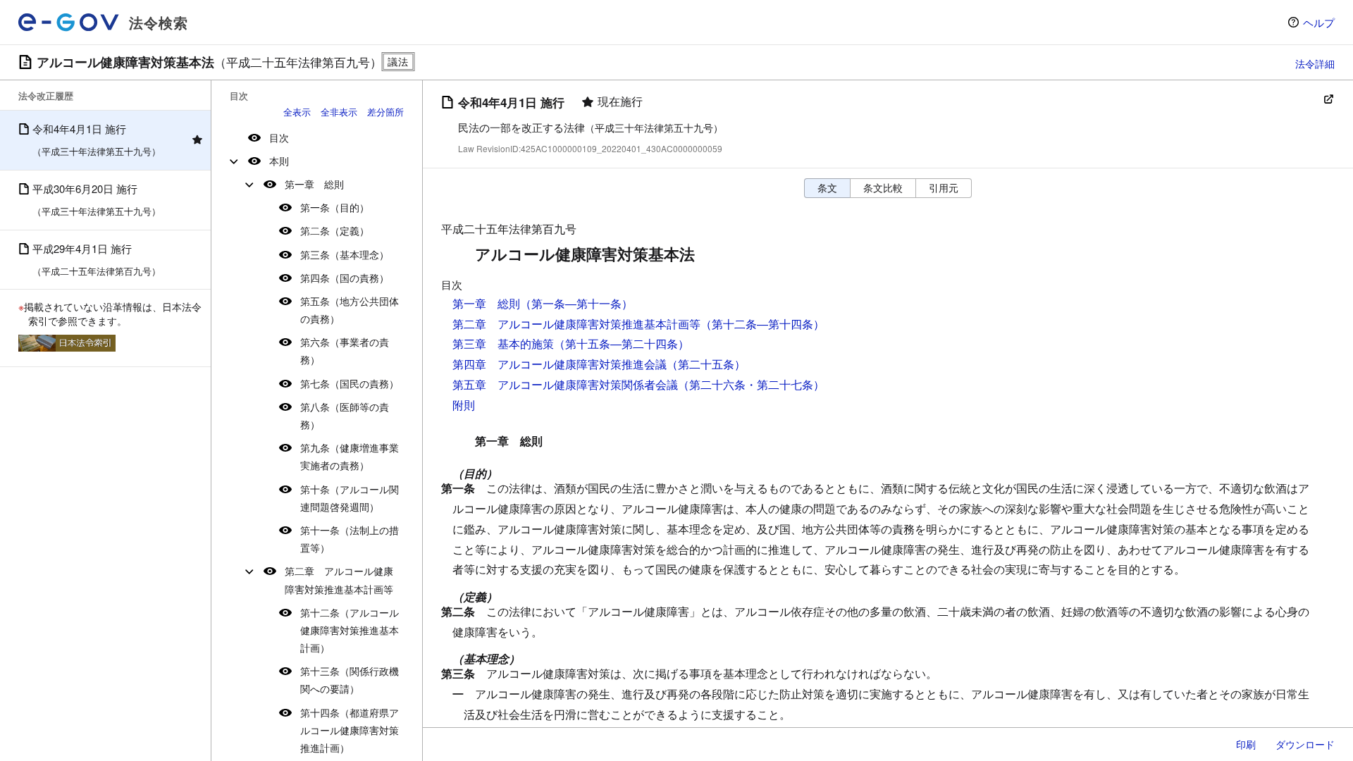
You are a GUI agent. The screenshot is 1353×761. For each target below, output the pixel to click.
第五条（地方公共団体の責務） (349, 310)
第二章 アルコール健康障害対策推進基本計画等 (339, 579)
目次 (279, 137)
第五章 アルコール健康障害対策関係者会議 (565, 384)
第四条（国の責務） (344, 278)
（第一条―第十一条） (576, 303)
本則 (279, 161)
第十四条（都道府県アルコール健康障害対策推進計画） (349, 730)
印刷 (1246, 744)
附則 (463, 405)
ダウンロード (1305, 744)
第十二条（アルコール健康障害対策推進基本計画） (349, 630)
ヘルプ (1319, 22)
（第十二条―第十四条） (762, 324)
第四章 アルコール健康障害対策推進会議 (559, 364)
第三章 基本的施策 (503, 343)
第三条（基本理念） (344, 254)
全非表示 (339, 111)
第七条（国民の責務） (349, 383)
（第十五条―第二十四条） (621, 343)
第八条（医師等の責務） (344, 415)
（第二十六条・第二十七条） (751, 384)
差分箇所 (385, 111)
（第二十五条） (706, 364)
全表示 (297, 111)
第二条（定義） (334, 230)
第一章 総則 (314, 184)
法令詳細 (1315, 63)
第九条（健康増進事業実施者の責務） (349, 456)
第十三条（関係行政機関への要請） (349, 679)
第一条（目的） (334, 207)
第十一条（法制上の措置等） (349, 539)
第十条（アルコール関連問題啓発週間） (349, 498)
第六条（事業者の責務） (344, 350)
